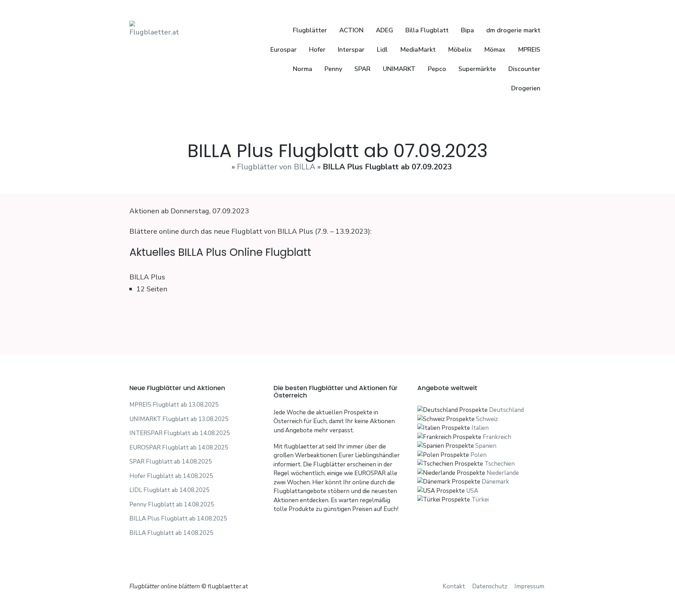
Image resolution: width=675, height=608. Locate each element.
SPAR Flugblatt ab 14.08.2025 (170, 462)
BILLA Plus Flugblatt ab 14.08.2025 (178, 519)
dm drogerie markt (513, 30)
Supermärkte (477, 69)
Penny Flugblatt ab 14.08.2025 (171, 504)
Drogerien (525, 88)
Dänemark (495, 482)
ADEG (384, 30)
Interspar (351, 49)
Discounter (524, 69)
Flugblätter (309, 30)
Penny (333, 69)
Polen (478, 455)
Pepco (437, 69)
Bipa (467, 30)
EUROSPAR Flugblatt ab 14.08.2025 (178, 448)
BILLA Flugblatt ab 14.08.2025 (171, 533)
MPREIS (529, 49)
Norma (302, 69)
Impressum (529, 586)
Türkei (480, 500)
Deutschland (506, 410)
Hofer (317, 49)
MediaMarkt (418, 49)
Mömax (495, 49)
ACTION (351, 30)
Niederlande (503, 473)
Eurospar (283, 49)
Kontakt (454, 586)
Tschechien (499, 464)
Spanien (485, 446)
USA (472, 491)
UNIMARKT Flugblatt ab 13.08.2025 (179, 419)
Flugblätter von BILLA (276, 167)
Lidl (382, 49)
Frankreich (497, 437)
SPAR (362, 69)
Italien (480, 428)
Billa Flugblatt (427, 30)
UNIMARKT (399, 69)
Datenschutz (489, 586)
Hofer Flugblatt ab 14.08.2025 (171, 476)
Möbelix (460, 49)
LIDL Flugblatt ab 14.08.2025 (169, 490)
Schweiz (487, 419)
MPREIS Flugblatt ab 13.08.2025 (174, 405)
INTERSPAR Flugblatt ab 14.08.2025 (179, 433)
